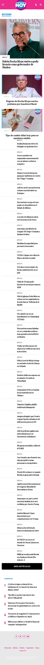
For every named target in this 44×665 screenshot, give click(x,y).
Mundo (22, 648)
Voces (37, 648)
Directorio (8, 648)
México (15, 648)
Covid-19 (22, 651)
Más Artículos (22, 566)
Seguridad (29, 648)
